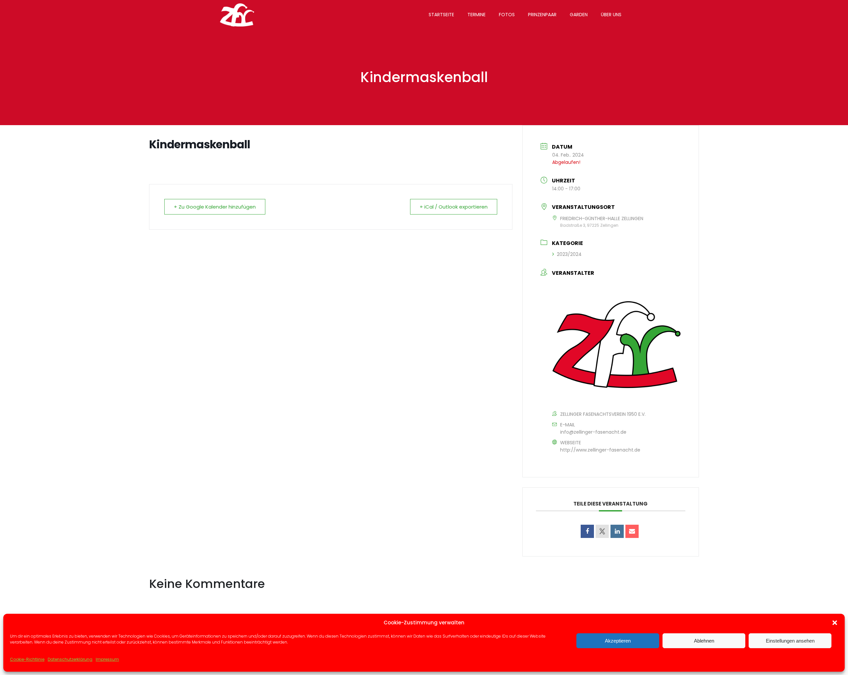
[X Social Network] (602, 531)
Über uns (611, 14)
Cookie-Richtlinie (27, 659)
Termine (476, 14)
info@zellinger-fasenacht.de (593, 432)
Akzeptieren (618, 641)
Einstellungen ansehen (790, 641)
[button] (834, 622)
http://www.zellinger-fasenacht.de (600, 450)
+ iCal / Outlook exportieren (454, 206)
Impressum (107, 659)
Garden (579, 14)
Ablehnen (704, 641)
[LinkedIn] (617, 531)
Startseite (441, 14)
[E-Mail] (632, 531)
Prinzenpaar (542, 14)
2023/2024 (569, 254)
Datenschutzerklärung (70, 659)
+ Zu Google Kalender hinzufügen (215, 206)
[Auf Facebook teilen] (587, 531)
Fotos (507, 14)
